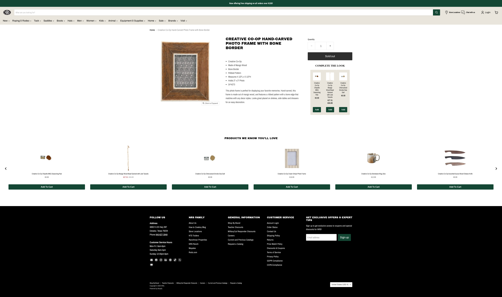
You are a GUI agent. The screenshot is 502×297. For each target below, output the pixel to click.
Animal (112, 20)
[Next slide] (496, 168)
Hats (70, 20)
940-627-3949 (161, 234)
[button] (486, 12)
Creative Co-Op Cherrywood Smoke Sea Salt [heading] (343, 88)
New (5, 20)
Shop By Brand (234, 223)
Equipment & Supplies (132, 20)
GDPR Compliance (275, 260)
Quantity (311, 39)
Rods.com (193, 252)
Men (79, 20)
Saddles (48, 20)
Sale (161, 20)
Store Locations (195, 231)
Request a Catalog (235, 243)
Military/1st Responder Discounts (241, 231)
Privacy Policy (273, 256)
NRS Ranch (193, 243)
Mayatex (192, 248)
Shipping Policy (273, 235)
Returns (270, 239)
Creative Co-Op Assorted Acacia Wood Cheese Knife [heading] (455, 174)
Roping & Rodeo (21, 20)
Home (151, 20)
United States (340, 284)
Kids (101, 20)
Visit (183, 20)
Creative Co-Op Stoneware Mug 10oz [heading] (373, 174)
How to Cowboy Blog (197, 227)
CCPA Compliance (274, 264)
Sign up (344, 237)
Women (90, 20)
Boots (60, 20)
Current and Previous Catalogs (240, 239)
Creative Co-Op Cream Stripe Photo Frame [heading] (292, 174)
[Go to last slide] (5, 168)
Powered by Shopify (156, 288)
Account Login (273, 223)
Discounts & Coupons (276, 248)
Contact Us (271, 231)
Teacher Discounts (235, 227)
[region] (251, 168)
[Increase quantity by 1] (330, 46)
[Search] (436, 12)
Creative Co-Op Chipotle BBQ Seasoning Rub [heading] (316, 89)
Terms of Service (274, 252)
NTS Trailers (194, 235)
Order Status (272, 227)
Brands (172, 20)
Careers (231, 235)
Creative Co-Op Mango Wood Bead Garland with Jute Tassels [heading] (330, 90)
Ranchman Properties (198, 239)
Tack (36, 20)
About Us (192, 223)
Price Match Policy (274, 243)
